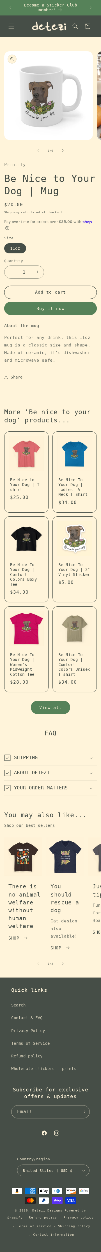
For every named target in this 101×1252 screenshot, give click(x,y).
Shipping (11, 212)
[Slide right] (63, 150)
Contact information (53, 1235)
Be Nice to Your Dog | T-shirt (26, 485)
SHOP (13, 938)
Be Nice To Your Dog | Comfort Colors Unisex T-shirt (74, 664)
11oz (15, 248)
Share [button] (17, 377)
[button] (11, 26)
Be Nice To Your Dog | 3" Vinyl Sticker (74, 569)
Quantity (13, 261)
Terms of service (34, 1226)
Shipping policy (74, 1226)
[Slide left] (38, 150)
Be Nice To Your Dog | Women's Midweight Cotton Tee (22, 664)
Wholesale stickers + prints (43, 1068)
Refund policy (27, 1056)
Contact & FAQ (27, 1017)
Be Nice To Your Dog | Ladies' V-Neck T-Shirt (73, 487)
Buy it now (50, 308)
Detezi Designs (47, 1210)
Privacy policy (78, 1217)
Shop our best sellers (29, 825)
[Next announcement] (90, 7)
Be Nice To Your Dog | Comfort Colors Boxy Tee (23, 574)
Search (18, 1005)
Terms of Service (30, 1043)
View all (50, 707)
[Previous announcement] (10, 7)
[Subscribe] (83, 1111)
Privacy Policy (28, 1030)
